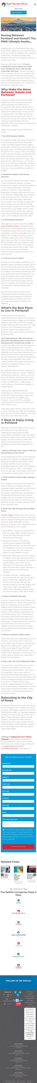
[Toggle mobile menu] (35, 4)
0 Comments (18, 883)
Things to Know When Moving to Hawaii (31, 876)
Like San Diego (7, 515)
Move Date (6, 791)
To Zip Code (6, 784)
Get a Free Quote (17, 12)
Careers (9, 1003)
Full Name (6, 798)
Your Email (6, 805)
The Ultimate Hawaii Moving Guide (17, 877)
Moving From (7, 763)
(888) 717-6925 (9, 995)
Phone (5, 812)
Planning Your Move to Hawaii (4, 875)
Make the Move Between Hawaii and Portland (16, 92)
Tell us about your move (10, 819)
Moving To (6, 777)
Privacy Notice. (29, 1081)
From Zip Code (7, 770)
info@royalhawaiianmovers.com (8, 1001)
